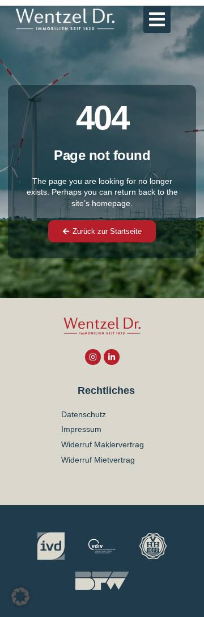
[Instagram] (93, 357)
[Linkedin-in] (112, 357)
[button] (157, 19)
